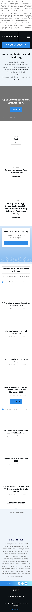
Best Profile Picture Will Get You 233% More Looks (16, 431)
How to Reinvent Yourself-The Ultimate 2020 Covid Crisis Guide (16, 489)
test (16, 138)
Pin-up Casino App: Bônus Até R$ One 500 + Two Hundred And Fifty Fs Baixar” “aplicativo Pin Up (16, 208)
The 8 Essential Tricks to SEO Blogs (16, 360)
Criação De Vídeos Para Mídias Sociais (16, 171)
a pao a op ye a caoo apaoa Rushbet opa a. (16, 101)
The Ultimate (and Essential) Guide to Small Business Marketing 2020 (16, 389)
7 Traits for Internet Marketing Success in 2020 (16, 304)
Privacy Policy (16, 609)
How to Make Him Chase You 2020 (16, 459)
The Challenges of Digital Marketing (16, 332)
